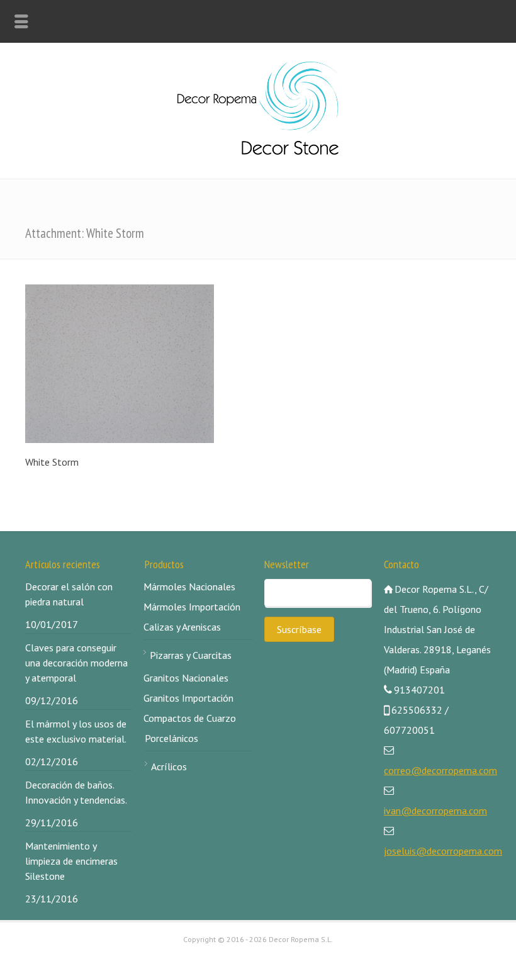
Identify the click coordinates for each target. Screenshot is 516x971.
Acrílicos (169, 766)
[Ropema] (258, 151)
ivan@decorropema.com (435, 810)
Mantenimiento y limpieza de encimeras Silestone (71, 860)
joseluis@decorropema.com (443, 851)
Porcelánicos (171, 738)
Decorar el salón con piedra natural (69, 594)
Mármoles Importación (191, 606)
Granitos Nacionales (185, 677)
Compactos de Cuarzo (189, 718)
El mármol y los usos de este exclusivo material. (75, 731)
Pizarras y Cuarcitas (191, 655)
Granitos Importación (188, 698)
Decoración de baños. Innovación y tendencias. (76, 792)
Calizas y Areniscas (182, 626)
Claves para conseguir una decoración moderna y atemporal (76, 662)
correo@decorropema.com (440, 770)
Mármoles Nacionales (189, 586)
